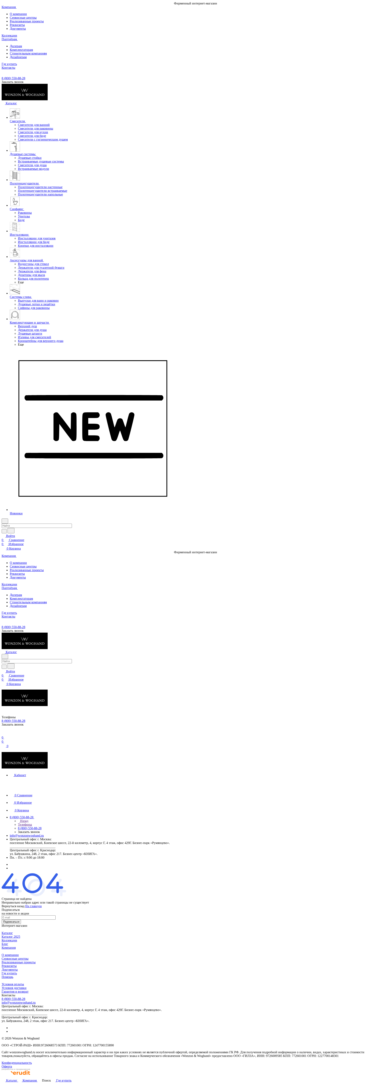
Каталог (7, 933)
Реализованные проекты (27, 21)
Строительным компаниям (28, 53)
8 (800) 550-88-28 (13, 78)
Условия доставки (14, 988)
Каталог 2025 (11, 936)
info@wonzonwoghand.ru (27, 835)
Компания (9, 947)
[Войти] (3, 733)
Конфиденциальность (17, 1062)
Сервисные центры (23, 17)
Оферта (7, 1066)
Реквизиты (17, 25)
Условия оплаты (13, 984)
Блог (5, 944)
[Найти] (11, 530)
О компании (18, 14)
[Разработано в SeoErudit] (16, 1076)
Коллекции (9, 940)
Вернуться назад (13, 906)
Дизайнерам (18, 57)
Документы (18, 28)
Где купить (9, 973)
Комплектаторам (21, 49)
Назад (23, 821)
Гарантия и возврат (15, 991)
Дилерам (16, 46)
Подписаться (11, 921)
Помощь (7, 977)
